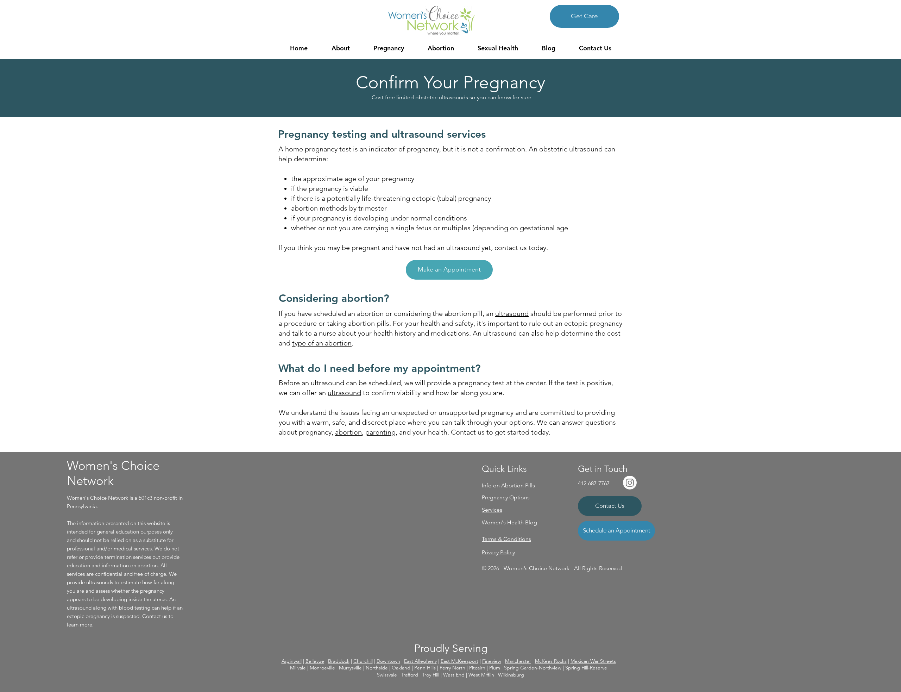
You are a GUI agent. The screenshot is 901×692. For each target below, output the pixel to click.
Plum (494, 668)
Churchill (363, 661)
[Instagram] (630, 483)
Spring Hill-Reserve (586, 668)
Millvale (298, 668)
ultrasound (512, 313)
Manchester (518, 661)
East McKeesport (459, 661)
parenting (380, 432)
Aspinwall (292, 661)
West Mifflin (481, 675)
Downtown (388, 661)
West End (454, 675)
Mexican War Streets (593, 661)
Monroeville (322, 668)
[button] (340, 48)
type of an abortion (322, 343)
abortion (348, 432)
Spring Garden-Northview (532, 668)
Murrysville (350, 668)
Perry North (452, 668)
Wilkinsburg (511, 675)
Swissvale (387, 675)
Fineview (491, 661)
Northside (377, 668)
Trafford (409, 675)
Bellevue (314, 661)
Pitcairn (477, 668)
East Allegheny (420, 661)
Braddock (338, 661)
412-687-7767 (594, 483)
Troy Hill (430, 675)
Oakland (401, 668)
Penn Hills (425, 668)
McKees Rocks (551, 661)
